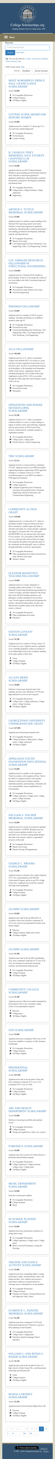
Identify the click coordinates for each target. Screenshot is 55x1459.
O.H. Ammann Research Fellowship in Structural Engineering (27, 263)
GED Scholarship (21, 1030)
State (19, 61)
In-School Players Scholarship (22, 1221)
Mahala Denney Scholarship (20, 1396)
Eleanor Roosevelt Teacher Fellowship (24, 575)
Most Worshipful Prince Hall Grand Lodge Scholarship (27, 83)
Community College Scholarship (24, 991)
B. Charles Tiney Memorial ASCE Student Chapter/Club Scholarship (26, 157)
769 (30, 1434)
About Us (44, 1449)
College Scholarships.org (27, 24)
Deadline (26, 71)
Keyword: (9, 43)
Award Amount (10, 61)
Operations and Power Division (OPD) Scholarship (25, 407)
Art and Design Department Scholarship (27, 1110)
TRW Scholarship (21, 456)
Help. (23, 67)
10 (13, 1434)
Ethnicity (45, 59)
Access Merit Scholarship (18, 679)
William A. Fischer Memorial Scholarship (26, 817)
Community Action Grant (23, 511)
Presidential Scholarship (18, 1069)
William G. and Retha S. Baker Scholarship (26, 1355)
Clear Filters (20, 52)
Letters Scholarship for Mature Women (27, 116)
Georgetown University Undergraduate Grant (27, 722)
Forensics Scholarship (26, 1146)
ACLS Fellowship (21, 349)
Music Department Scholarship (22, 1185)
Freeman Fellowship (24, 306)
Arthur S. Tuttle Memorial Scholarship (26, 211)
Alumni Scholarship (24, 909)
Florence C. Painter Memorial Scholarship (26, 1312)
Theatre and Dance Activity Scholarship (25, 1264)
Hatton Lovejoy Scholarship (21, 633)
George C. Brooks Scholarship (22, 865)
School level (36, 59)
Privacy (46, 1451)
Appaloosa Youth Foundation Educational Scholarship (27, 761)
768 (24, 1434)
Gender (28, 59)
